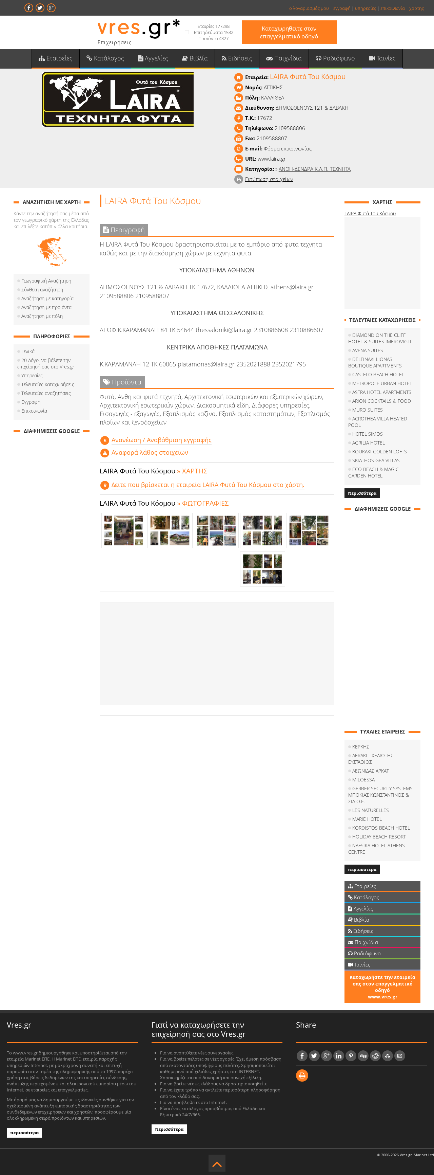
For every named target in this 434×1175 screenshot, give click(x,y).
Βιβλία (198, 58)
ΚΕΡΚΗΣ (360, 746)
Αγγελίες (155, 58)
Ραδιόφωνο (338, 58)
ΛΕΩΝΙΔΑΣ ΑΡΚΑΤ (370, 770)
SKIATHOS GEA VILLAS (376, 460)
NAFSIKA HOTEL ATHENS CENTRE (376, 848)
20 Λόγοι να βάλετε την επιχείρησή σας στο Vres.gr (45, 363)
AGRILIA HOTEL (368, 442)
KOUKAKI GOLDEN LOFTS (379, 451)
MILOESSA (363, 779)
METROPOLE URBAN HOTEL (382, 383)
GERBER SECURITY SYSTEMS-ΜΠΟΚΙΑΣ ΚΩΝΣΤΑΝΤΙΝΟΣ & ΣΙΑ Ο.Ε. (381, 795)
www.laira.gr (272, 158)
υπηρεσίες (365, 8)
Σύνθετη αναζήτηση (42, 289)
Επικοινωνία (34, 411)
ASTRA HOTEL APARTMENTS (381, 392)
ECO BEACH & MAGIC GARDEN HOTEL (373, 472)
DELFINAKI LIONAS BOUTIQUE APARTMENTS (375, 362)
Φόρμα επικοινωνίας (288, 148)
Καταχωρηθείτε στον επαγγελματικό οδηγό (289, 32)
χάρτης (416, 8)
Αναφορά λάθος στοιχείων (150, 452)
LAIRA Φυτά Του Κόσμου (370, 213)
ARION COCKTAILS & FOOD (381, 401)
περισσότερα (362, 493)
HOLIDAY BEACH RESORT (379, 836)
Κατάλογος (108, 58)
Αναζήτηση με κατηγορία (47, 298)
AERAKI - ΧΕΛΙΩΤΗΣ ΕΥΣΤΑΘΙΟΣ (370, 758)
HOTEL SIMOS (367, 434)
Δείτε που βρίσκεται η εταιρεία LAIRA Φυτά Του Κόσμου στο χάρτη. (208, 485)
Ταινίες (385, 58)
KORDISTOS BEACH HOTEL (381, 828)
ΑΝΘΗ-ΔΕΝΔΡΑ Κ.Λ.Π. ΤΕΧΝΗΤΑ (315, 168)
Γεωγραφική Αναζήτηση (46, 280)
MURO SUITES (367, 409)
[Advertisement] (217, 653)
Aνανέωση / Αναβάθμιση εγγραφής (162, 440)
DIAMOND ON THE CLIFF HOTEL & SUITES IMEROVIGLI (379, 338)
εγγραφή (342, 8)
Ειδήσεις (239, 58)
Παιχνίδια (287, 58)
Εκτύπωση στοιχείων (269, 179)
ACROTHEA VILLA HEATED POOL (377, 421)
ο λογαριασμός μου (309, 8)
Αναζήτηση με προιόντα (46, 307)
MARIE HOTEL (367, 819)
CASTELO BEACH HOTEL (378, 374)
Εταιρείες (59, 58)
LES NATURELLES (370, 810)
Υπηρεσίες (32, 375)
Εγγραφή (30, 402)
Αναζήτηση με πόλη (42, 316)
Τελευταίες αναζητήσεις (46, 393)
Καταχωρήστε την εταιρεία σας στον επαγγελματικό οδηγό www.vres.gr (382, 987)
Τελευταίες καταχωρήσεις (47, 384)
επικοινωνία (392, 8)
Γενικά (28, 351)
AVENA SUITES (367, 350)
